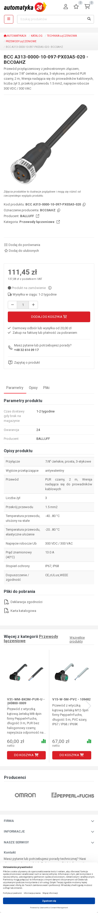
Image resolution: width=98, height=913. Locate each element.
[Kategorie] (8, 19)
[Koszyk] (87, 7)
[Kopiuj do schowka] (84, 205)
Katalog (36, 35)
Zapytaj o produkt (27, 362)
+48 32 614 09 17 (26, 350)
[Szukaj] (89, 19)
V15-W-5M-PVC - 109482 (71, 699)
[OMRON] (25, 795)
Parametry (14, 388)
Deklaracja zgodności (26, 602)
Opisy (33, 388)
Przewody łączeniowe (21, 41)
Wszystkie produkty (77, 639)
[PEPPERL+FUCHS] (73, 795)
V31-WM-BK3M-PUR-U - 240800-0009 (26, 701)
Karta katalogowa (23, 611)
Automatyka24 (16, 35)
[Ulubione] (76, 7)
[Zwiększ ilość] (33, 305)
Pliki (46, 388)
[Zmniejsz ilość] (12, 305)
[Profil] (65, 7)
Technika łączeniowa (62, 35)
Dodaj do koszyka (47, 317)
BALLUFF (27, 216)
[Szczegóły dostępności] (50, 288)
